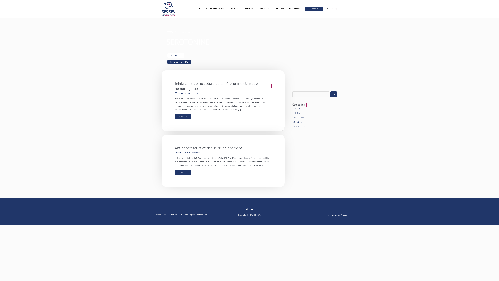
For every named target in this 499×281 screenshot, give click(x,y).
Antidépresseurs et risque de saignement (208, 147)
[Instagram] (332, 9)
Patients (295, 117)
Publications (297, 122)
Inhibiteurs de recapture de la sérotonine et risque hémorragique (216, 86)
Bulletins (296, 113)
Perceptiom (345, 215)
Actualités (193, 93)
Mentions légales (188, 214)
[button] (225, 8)
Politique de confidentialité (167, 214)
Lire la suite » (183, 116)
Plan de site (202, 214)
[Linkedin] (336, 9)
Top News (296, 126)
